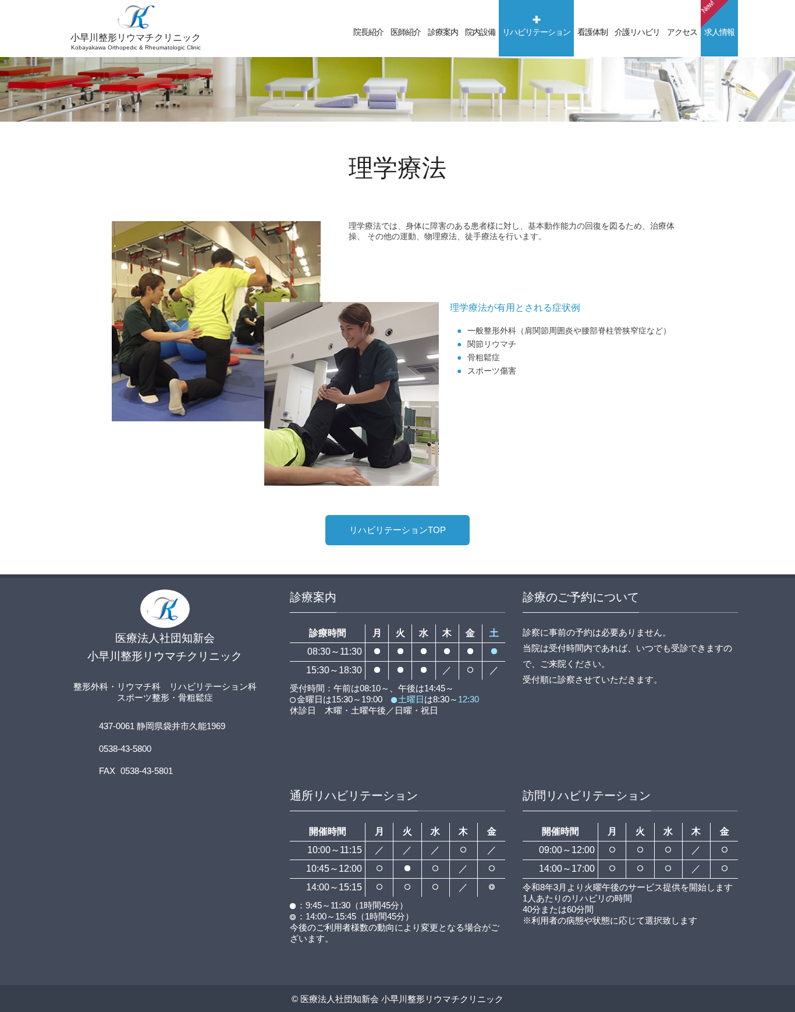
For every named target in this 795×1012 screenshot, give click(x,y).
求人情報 (717, 19)
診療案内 (443, 32)
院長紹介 (368, 32)
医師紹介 (406, 32)
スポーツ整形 (143, 697)
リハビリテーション (536, 32)
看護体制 (592, 32)
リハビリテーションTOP (397, 530)
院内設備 (480, 32)
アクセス (682, 32)
